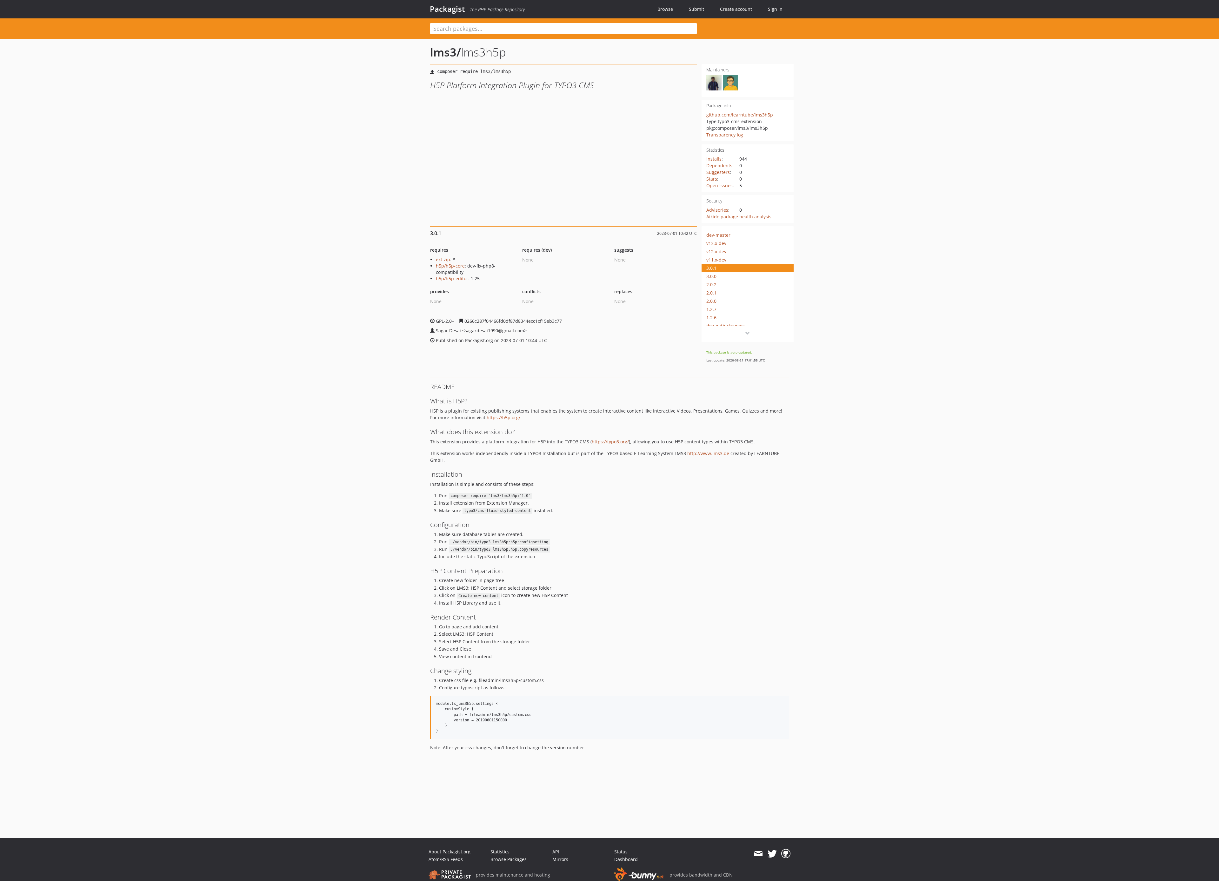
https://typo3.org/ (610, 442)
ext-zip (443, 259)
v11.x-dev (716, 260)
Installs (714, 159)
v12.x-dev (716, 251)
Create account (736, 9)
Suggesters (718, 172)
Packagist (447, 9)
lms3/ (445, 52)
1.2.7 (711, 309)
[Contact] (758, 853)
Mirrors (560, 859)
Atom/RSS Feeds (446, 859)
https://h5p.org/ (503, 417)
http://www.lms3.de (708, 453)
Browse (665, 9)
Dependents (719, 165)
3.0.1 (711, 268)
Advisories (717, 210)
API (555, 852)
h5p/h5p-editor (452, 278)
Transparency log (724, 135)
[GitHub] (785, 853)
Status (621, 852)
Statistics (500, 852)
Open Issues (719, 185)
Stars (711, 179)
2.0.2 (711, 285)
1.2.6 (711, 318)
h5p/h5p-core (450, 266)
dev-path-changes (725, 326)
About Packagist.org (449, 852)
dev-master (718, 235)
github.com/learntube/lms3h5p (739, 115)
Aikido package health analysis (738, 217)
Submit (696, 9)
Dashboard (626, 859)
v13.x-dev (716, 243)
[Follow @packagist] (772, 853)
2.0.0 (711, 301)
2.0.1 (711, 293)
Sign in (775, 9)
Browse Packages (508, 859)
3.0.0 (711, 276)
